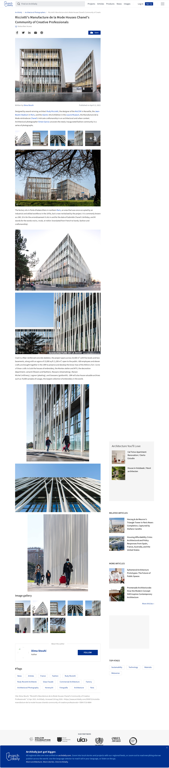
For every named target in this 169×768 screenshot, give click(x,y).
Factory (89, 682)
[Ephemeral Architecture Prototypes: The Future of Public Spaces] (116, 575)
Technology (133, 667)
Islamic (45, 114)
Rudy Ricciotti (52, 111)
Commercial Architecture (69, 682)
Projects (91, 3)
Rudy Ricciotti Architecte (27, 682)
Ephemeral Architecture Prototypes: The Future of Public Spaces (139, 573)
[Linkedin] (29, 33)
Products (110, 3)
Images (127, 3)
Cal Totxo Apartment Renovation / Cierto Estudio (137, 455)
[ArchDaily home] (8, 4)
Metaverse (115, 673)
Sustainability (116, 667)
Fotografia (64, 687)
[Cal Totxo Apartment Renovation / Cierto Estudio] (118, 457)
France (43, 676)
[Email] (36, 33)
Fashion (55, 676)
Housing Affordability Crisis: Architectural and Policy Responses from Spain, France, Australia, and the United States (139, 543)
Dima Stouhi (38, 651)
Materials (148, 667)
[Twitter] (23, 33)
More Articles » (148, 604)
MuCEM (78, 111)
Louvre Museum (72, 114)
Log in (140, 3)
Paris (33, 114)
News (119, 3)
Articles (100, 3)
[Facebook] (17, 33)
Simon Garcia (43, 121)
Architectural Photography (28, 687)
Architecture (79, 687)
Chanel (34, 118)
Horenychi (49, 687)
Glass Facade (48, 682)
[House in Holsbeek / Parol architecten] (118, 473)
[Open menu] (162, 4)
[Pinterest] (42, 33)
